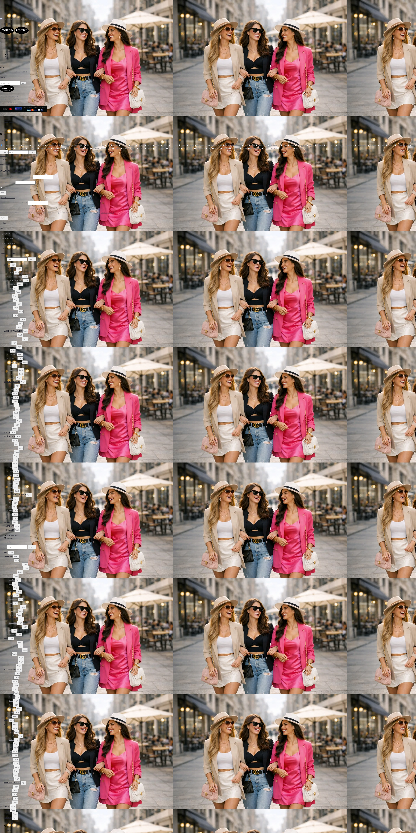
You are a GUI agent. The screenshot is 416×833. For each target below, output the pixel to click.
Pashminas (11, 479)
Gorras (10, 464)
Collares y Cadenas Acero (15, 339)
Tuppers (8, 518)
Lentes (10, 296)
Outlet (8, 522)
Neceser (11, 417)
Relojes (10, 315)
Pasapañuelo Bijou (13, 374)
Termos (10, 510)
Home (7, 265)
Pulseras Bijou (12, 378)
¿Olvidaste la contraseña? (7, 198)
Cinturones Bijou (13, 358)
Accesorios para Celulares (15, 276)
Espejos (11, 288)
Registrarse (4, 218)
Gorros (10, 467)
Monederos (12, 409)
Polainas (11, 483)
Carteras (11, 397)
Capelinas (11, 452)
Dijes (10, 343)
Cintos (10, 401)
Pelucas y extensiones (14, 319)
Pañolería (9, 436)
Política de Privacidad (9, 122)
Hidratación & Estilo (15, 495)
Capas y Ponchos (13, 448)
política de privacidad (107, 213)
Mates (10, 503)
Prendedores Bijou (13, 370)
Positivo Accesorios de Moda (9, 38)
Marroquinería (12, 382)
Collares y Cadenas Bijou (15, 362)
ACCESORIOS (10, 269)
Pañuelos (11, 475)
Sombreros (11, 491)
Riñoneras (11, 425)
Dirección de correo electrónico (14, 203)
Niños (7, 432)
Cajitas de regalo (13, 284)
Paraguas (11, 308)
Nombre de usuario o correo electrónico (16, 177)
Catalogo (9, 526)
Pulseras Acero (12, 347)
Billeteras (11, 389)
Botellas (11, 499)
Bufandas (11, 444)
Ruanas (10, 487)
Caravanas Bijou (13, 354)
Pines (10, 366)
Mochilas (11, 405)
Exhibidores (12, 292)
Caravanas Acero (13, 335)
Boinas (10, 440)
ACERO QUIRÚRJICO (13, 331)
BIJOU (7, 350)
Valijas (10, 428)
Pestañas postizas (13, 323)
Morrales (11, 413)
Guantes (11, 471)
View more (3, 156)
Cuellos (11, 460)
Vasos (10, 514)
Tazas (10, 506)
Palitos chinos (12, 304)
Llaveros (11, 300)
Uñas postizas (12, 327)
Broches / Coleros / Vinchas (16, 280)
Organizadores (12, 421)
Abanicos (11, 272)
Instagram (8, 24)
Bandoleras (11, 386)
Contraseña (7, 182)
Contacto (6, 120)
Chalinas (11, 456)
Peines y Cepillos (13, 311)
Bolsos (10, 393)
